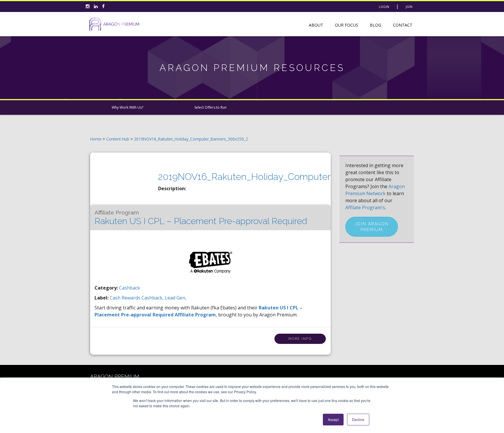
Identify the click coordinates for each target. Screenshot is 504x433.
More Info (300, 339)
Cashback (129, 288)
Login (384, 6)
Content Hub (117, 139)
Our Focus (346, 25)
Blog (375, 25)
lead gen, (175, 298)
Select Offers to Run (210, 107)
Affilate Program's (365, 207)
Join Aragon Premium (372, 226)
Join (409, 6)
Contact (402, 25)
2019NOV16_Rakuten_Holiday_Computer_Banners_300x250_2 (191, 139)
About (316, 25)
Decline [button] (358, 419)
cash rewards (125, 298)
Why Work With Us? (127, 107)
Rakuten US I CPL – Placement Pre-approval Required (200, 217)
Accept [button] (333, 419)
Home (96, 139)
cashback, (153, 298)
